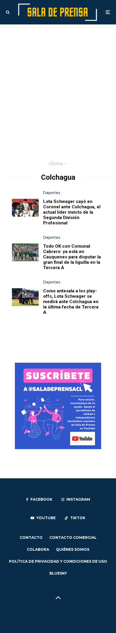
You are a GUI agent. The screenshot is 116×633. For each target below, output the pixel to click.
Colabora (38, 549)
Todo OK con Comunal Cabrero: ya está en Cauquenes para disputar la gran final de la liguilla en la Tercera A (72, 256)
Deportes (51, 192)
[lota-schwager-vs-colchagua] (25, 208)
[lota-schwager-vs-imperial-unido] (25, 297)
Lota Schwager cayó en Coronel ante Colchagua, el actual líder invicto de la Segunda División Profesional (72, 212)
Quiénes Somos (72, 549)
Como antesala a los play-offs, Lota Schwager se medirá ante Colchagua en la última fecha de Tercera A (70, 301)
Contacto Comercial (73, 537)
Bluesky (58, 573)
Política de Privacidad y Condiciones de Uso (58, 561)
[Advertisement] (58, 85)
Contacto (31, 537)
